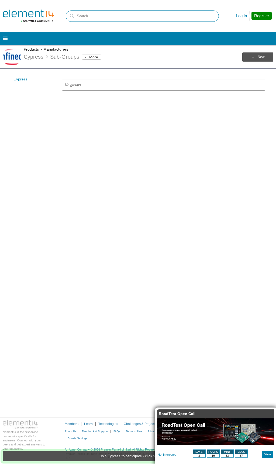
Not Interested (167, 454)
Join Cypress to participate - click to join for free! (138, 456)
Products (31, 49)
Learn (88, 424)
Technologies (108, 424)
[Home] (28, 16)
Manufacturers (55, 49)
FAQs (116, 431)
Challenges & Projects (140, 424)
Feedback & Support (95, 431)
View (267, 454)
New (261, 57)
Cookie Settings (77, 438)
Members (71, 424)
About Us (70, 431)
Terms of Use (134, 431)
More (93, 57)
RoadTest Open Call (177, 414)
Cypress (20, 79)
